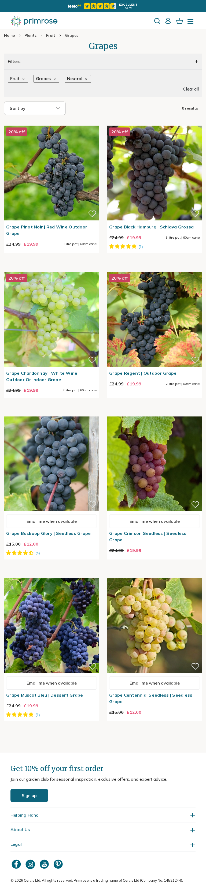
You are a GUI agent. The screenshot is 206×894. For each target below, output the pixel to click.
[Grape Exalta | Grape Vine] (51, 575)
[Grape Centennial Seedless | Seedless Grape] (154, 575)
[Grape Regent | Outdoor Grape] (154, 268)
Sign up (29, 795)
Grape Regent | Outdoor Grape (142, 373)
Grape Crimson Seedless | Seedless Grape (148, 536)
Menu (191, 23)
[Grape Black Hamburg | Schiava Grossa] (154, 122)
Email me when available (52, 521)
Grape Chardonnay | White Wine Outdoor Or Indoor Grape (42, 376)
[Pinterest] (58, 864)
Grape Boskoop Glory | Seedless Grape (48, 533)
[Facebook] (16, 864)
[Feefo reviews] (103, 6)
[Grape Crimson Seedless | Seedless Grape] (154, 413)
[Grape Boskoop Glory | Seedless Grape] (51, 413)
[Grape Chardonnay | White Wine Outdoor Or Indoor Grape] (51, 268)
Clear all (191, 89)
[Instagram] (30, 864)
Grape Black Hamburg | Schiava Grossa (151, 227)
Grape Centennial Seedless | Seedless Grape (150, 698)
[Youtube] (44, 864)
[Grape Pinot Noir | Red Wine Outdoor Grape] (51, 122)
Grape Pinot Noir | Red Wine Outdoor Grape (46, 230)
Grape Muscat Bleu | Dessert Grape (44, 695)
